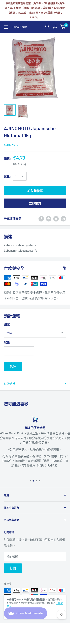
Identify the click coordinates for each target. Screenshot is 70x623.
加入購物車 (35, 190)
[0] (62, 27)
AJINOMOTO (11, 144)
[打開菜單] (6, 27)
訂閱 (13, 568)
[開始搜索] (47, 27)
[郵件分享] (63, 218)
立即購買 (35, 203)
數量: (7, 176)
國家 (7, 324)
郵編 (7, 342)
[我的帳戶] (55, 27)
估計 (13, 366)
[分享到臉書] (41, 218)
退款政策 (10, 384)
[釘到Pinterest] (48, 218)
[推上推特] (56, 218)
